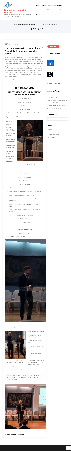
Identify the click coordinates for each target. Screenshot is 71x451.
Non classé (21, 434)
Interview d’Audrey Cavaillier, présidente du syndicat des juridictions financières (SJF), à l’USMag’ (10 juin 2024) (57, 107)
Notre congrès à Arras (53, 97)
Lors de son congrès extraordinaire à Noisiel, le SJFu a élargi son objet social (38, 24)
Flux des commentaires (53, 134)
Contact (59, 10)
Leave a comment (11, 434)
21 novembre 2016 (13, 45)
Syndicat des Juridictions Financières (16, 11)
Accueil (37, 5)
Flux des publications (53, 132)
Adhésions (50, 10)
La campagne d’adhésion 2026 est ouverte (58, 95)
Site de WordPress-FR (53, 137)
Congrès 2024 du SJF (53, 102)
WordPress (33, 448)
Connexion (50, 129)
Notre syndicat (39, 10)
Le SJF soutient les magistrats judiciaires (57, 100)
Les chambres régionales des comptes (52, 5)
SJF (9, 43)
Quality (43, 448)
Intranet (38, 14)
